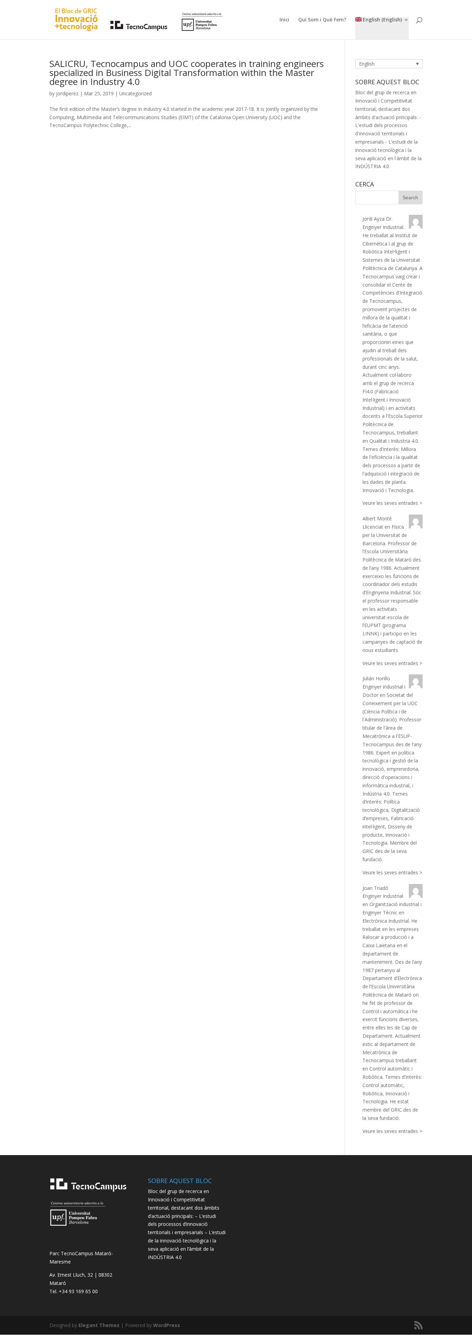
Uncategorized (135, 93)
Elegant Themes (99, 1325)
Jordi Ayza (373, 218)
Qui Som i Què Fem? (322, 20)
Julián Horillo (376, 678)
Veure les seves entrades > (392, 503)
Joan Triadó (375, 888)
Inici (284, 20)
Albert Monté (377, 518)
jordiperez (67, 93)
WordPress (166, 1325)
